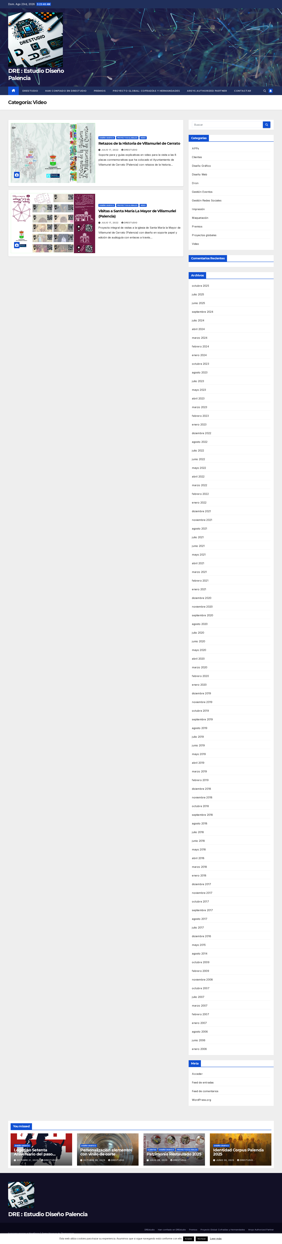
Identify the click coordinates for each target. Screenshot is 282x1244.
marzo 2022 (199, 485)
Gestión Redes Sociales (206, 200)
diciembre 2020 (201, 598)
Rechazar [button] (202, 1239)
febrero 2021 (200, 580)
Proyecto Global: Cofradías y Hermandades (146, 90)
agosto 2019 (199, 728)
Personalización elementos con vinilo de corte (106, 1152)
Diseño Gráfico (106, 138)
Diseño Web (199, 174)
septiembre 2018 (202, 814)
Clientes (197, 157)
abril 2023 (198, 398)
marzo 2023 (199, 407)
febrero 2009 (200, 971)
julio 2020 (198, 632)
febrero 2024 (200, 346)
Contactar (242, 90)
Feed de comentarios (205, 1091)
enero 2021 (199, 589)
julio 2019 (198, 736)
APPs (195, 148)
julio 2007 (198, 997)
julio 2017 (198, 927)
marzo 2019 (199, 771)
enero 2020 (199, 684)
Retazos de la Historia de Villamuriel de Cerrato (139, 143)
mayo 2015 (199, 945)
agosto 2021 (199, 528)
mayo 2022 (199, 467)
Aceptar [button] (188, 1239)
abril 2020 (198, 658)
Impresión (198, 209)
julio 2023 (198, 381)
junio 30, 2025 (225, 1160)
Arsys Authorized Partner (207, 90)
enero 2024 (199, 355)
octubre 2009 (200, 962)
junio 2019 (198, 745)
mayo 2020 (199, 650)
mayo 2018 (199, 849)
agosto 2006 (200, 1031)
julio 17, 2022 (110, 150)
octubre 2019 (200, 710)
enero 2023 (199, 424)
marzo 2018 (199, 866)
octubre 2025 (200, 285)
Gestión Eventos (202, 191)
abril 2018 (198, 858)
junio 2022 (198, 459)
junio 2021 (198, 546)
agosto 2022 (199, 441)
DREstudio (30, 90)
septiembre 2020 (202, 615)
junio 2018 (198, 840)
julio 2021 (198, 537)
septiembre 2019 (202, 719)
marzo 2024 (199, 337)
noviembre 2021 (202, 520)
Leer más (216, 1238)
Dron (195, 183)
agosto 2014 (199, 953)
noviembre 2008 (202, 979)
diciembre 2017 (201, 884)
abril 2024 (198, 329)
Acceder (197, 1073)
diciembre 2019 (201, 693)
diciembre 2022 (201, 433)
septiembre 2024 (202, 311)
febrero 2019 (200, 780)
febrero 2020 (200, 676)
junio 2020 (198, 641)
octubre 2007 (200, 988)
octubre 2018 (200, 806)
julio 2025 (198, 294)
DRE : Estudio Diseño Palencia (48, 1214)
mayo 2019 (199, 754)
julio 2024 (198, 320)
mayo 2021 (199, 554)
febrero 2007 (200, 1014)
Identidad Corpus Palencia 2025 (238, 1152)
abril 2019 (198, 762)
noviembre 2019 (202, 702)
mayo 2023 (199, 389)
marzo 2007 (199, 1005)
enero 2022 (199, 502)
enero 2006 (199, 1049)
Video (143, 138)
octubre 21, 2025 (28, 1160)
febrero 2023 (200, 415)
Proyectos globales (127, 138)
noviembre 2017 (202, 892)
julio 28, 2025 (159, 1160)
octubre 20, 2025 (94, 1160)
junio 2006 (198, 1040)
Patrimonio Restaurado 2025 (174, 1154)
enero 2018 (199, 875)
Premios (100, 90)
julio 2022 (198, 450)
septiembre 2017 (202, 910)
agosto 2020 (200, 624)
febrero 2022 (200, 494)
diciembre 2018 (201, 788)
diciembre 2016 (201, 936)
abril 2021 (198, 563)
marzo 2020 (199, 667)
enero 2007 (199, 1023)
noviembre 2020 (202, 606)
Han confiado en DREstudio (66, 90)
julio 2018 (198, 832)
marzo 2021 (199, 572)
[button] (264, 90)
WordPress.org (201, 1099)
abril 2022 (198, 476)
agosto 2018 (199, 823)
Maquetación (200, 217)
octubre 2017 (200, 901)
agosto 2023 (199, 372)
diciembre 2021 (201, 511)
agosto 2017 (199, 918)
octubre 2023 (200, 363)
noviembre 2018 (202, 797)
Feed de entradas (203, 1082)
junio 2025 (198, 303)
